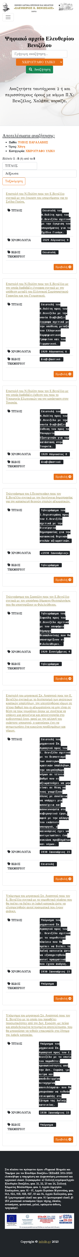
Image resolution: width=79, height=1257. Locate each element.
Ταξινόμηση (14, 181)
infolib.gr (45, 1241)
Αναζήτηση (41, 69)
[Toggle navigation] (8, 17)
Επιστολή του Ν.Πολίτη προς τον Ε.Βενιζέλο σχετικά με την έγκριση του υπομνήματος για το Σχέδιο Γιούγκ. (37, 197)
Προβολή (62, 267)
